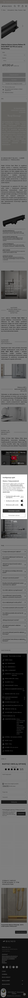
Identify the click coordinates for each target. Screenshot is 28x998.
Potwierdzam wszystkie (14, 510)
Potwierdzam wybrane (14, 515)
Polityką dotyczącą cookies (16, 484)
